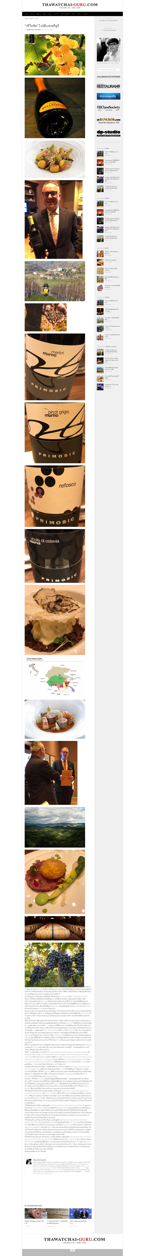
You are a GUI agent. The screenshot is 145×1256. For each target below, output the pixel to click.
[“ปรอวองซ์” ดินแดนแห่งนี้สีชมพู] (100, 378)
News (79, 14)
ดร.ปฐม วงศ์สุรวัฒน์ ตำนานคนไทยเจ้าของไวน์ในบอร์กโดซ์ (112, 179)
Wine (38, 14)
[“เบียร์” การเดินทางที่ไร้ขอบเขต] (100, 270)
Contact (85, 14)
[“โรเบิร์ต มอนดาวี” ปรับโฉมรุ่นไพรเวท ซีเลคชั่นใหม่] (100, 171)
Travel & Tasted (65, 14)
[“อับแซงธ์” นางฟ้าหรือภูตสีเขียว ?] (100, 320)
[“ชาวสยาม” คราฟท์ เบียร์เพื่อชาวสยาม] (100, 287)
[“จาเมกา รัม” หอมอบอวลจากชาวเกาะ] (100, 328)
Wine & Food (33, 18)
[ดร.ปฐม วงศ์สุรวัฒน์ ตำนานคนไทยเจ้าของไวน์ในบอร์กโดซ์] (100, 179)
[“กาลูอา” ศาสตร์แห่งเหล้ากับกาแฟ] (100, 337)
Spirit (44, 14)
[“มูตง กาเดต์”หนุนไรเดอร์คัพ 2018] (80, 1213)
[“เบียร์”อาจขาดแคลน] (100, 262)
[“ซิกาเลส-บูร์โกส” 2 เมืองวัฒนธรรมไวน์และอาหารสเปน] (100, 360)
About (32, 14)
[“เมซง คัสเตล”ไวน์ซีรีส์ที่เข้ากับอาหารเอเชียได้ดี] (100, 162)
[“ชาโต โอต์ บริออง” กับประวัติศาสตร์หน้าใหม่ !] (100, 188)
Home (26, 14)
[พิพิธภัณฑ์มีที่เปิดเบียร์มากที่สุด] (100, 279)
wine (26, 18)
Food (73, 14)
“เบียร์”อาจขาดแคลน (110, 260)
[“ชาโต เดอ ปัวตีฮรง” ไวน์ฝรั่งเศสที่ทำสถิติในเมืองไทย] (58, 1213)
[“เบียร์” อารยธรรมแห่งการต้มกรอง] (100, 254)
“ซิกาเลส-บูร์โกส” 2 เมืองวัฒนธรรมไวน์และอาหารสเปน (111, 360)
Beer (49, 14)
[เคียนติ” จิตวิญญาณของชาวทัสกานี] (36, 1213)
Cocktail (56, 14)
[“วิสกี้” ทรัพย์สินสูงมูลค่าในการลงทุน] (100, 311)
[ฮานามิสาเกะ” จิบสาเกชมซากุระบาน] (100, 387)
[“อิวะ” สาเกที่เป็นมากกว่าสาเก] (100, 154)
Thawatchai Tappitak (33, 29)
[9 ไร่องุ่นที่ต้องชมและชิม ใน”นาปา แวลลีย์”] (100, 370)
